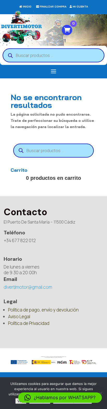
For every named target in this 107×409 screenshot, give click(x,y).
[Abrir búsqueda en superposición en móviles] (53, 55)
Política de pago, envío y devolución (43, 310)
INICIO (27, 6)
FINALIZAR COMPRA (53, 6)
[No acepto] (100, 393)
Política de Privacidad (28, 323)
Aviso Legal (19, 316)
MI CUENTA (80, 6)
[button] (60, 397)
